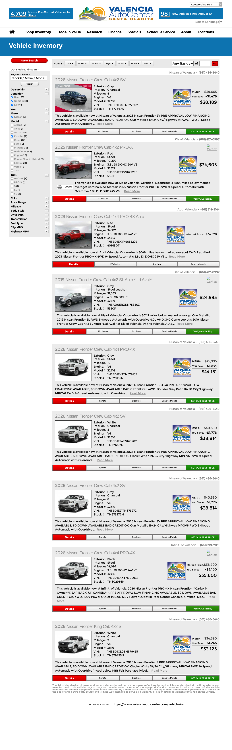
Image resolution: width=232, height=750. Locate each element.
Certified (19, 100)
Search (29, 84)
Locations (206, 32)
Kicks (17, 140)
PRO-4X (18, 178)
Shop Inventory (38, 32)
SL (15, 189)
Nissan (18, 116)
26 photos (103, 131)
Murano (18, 147)
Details (69, 131)
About (186, 32)
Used (17, 97)
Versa (17, 166)
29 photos (103, 198)
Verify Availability (202, 198)
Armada (19, 132)
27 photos (115, 264)
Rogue (18, 155)
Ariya (17, 128)
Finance (114, 32)
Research (94, 32)
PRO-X (18, 182)
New (17, 104)
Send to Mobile (169, 131)
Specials (134, 32)
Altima (18, 124)
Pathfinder (20, 151)
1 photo (102, 401)
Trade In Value (69, 32)
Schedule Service (161, 32)
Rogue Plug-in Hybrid (27, 159)
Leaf (16, 143)
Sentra (18, 162)
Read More (105, 124)
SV (15, 193)
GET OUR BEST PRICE (203, 131)
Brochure (136, 131)
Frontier (18, 136)
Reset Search (29, 60)
